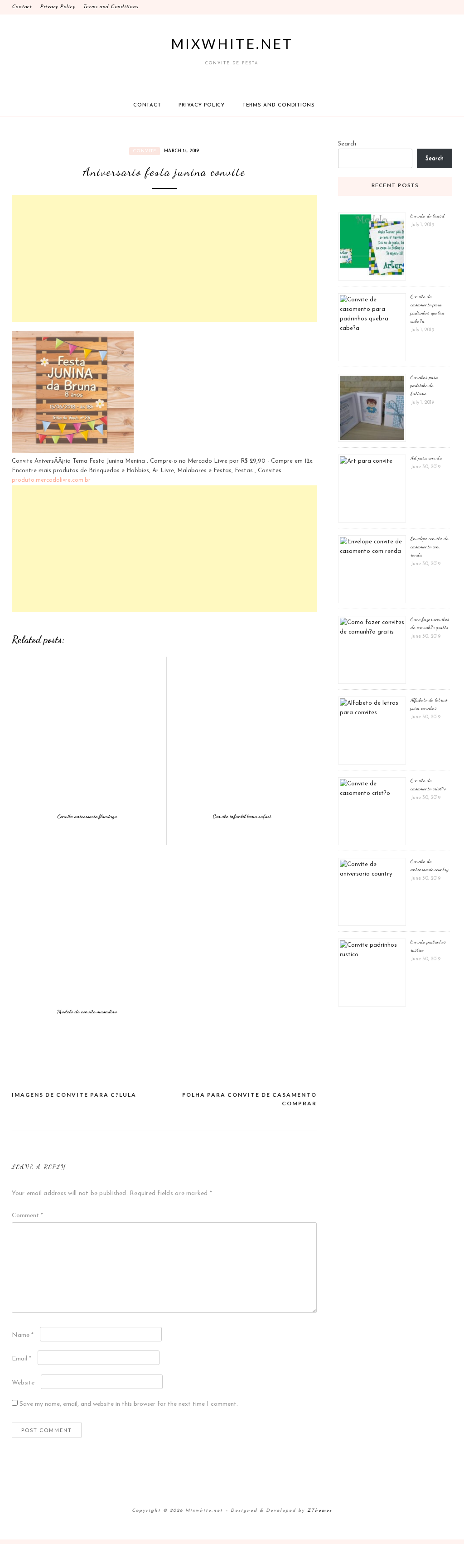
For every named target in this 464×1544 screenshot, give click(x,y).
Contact (22, 7)
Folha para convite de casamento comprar (249, 1099)
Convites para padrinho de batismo (424, 385)
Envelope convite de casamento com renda (430, 546)
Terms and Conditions (110, 7)
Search (347, 144)
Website (23, 1382)
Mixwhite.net (232, 43)
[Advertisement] (164, 258)
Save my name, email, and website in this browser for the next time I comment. (128, 1404)
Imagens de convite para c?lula (74, 1094)
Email (21, 1358)
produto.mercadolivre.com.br (51, 480)
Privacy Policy (57, 7)
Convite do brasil (428, 216)
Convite (144, 151)
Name (23, 1335)
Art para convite (426, 458)
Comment (27, 1215)
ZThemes (319, 1510)
